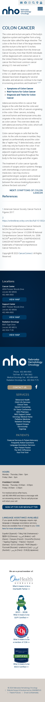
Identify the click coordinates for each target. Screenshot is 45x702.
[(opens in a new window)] (25, 2)
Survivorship (23, 427)
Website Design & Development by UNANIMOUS (24, 690)
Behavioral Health (22, 400)
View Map (14, 299)
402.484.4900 (8, 295)
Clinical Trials (22, 405)
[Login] (41, 2)
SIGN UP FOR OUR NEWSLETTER (21, 507)
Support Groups (22, 424)
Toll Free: (16, 374)
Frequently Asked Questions (22, 443)
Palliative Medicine (22, 419)
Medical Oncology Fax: (16, 377)
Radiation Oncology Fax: (16, 380)
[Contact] (21, 2)
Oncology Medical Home (22, 417)
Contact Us (19, 387)
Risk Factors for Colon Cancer (21, 91)
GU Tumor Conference (22, 409)
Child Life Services (22, 402)
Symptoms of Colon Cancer (20, 88)
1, (28, 65)
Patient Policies (15, 693)
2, (39, 82)
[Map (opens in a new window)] (37, 2)
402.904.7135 (8, 330)
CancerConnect (26, 253)
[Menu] (40, 9)
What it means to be (21, 664)
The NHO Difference (22, 450)
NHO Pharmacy (22, 412)
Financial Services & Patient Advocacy (22, 440)
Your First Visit (22, 452)
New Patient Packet (23, 448)
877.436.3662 (26, 374)
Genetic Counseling (22, 407)
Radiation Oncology (22, 422)
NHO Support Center (22, 414)
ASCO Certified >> (21, 667)
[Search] (33, 2)
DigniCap (22, 429)
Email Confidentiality (31, 693)
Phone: (16, 372)
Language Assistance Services (22, 445)
